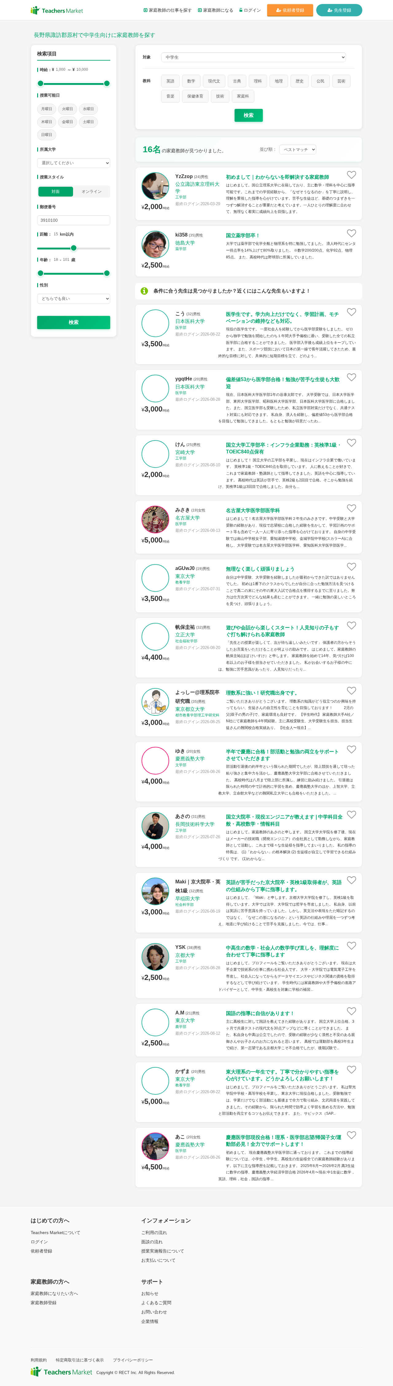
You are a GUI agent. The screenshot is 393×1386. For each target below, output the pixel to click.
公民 (321, 81)
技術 (220, 96)
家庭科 (243, 96)
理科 (258, 81)
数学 (191, 81)
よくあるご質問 (156, 1302)
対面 (56, 191)
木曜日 (46, 122)
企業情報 (149, 1321)
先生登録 (342, 10)
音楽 (170, 96)
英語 (170, 81)
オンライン (92, 191)
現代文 (214, 81)
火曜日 (67, 109)
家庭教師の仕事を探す (170, 10)
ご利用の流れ (154, 1232)
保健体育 (195, 96)
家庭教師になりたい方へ (54, 1293)
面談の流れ (152, 1241)
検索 (74, 322)
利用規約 (39, 1360)
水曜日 (88, 109)
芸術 (341, 81)
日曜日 (46, 135)
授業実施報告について (162, 1251)
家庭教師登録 (43, 1302)
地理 (279, 81)
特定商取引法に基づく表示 (80, 1360)
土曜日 (88, 122)
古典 (237, 81)
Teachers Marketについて (55, 1232)
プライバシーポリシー (133, 1360)
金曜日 (67, 122)
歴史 (300, 81)
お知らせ (149, 1293)
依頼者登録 (293, 10)
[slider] (40, 83)
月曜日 (46, 109)
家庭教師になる (218, 10)
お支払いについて (158, 1260)
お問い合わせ (154, 1311)
